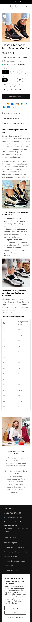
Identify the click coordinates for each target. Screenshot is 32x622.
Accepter (15, 608)
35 (5, 80)
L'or (14, 72)
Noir (5, 72)
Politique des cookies (12, 570)
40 (20, 85)
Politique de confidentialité (14, 547)
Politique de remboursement (14, 561)
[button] (4, 7)
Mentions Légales (10, 543)
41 (5, 89)
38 (5, 85)
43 (20, 89)
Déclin (15, 613)
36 (12, 80)
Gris (22, 72)
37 (20, 80)
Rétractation (8, 565)
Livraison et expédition (12, 556)
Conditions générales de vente (15, 552)
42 (12, 89)
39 (12, 85)
